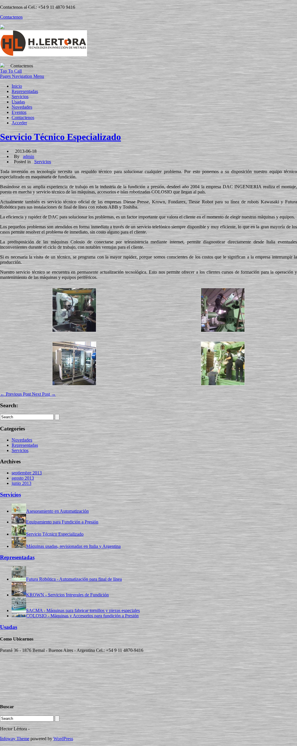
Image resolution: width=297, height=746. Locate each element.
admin (28, 156)
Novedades (22, 107)
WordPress (63, 738)
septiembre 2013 (27, 472)
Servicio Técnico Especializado (60, 137)
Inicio (17, 86)
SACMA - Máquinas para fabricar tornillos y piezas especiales (83, 610)
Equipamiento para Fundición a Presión (62, 521)
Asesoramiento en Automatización (57, 511)
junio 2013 (21, 483)
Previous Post (16, 394)
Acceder (19, 122)
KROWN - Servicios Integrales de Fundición (67, 594)
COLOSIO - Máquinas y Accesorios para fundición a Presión (82, 615)
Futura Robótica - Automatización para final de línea (74, 579)
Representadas (25, 91)
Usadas (18, 101)
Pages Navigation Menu (22, 76)
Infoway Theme (14, 738)
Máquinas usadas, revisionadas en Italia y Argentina (73, 546)
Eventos (19, 112)
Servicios (20, 96)
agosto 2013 (23, 478)
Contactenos (23, 117)
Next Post (44, 394)
